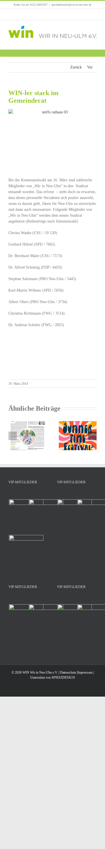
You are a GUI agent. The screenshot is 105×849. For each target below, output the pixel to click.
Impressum (85, 672)
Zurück (76, 67)
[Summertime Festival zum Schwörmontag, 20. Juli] (78, 423)
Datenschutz (68, 672)
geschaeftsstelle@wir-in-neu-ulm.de (71, 4)
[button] (12, 436)
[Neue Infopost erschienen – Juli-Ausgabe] (27, 423)
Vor (90, 67)
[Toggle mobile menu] (94, 41)
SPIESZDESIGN (63, 677)
